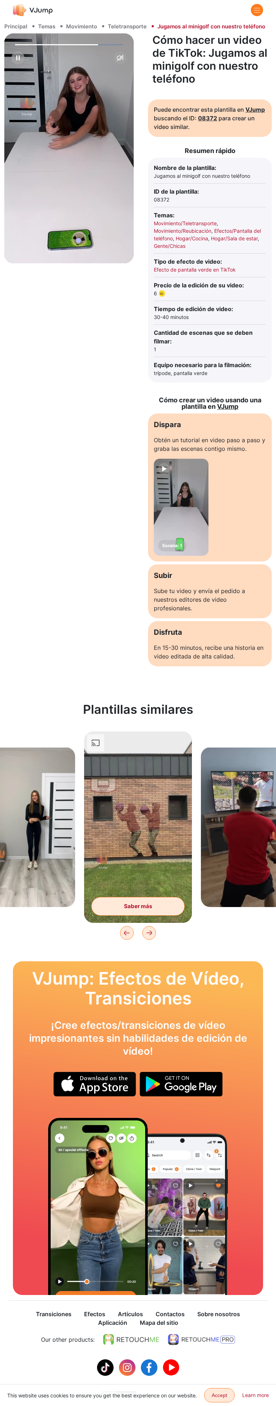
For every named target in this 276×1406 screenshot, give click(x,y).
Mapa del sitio (159, 1322)
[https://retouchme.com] (131, 1339)
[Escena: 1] (181, 507)
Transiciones (54, 1314)
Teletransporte (127, 26)
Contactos (170, 1314)
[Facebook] (150, 1366)
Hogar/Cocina (192, 238)
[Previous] (127, 933)
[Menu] (257, 10)
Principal (15, 26)
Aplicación (112, 1322)
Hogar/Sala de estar (234, 238)
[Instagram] (128, 1366)
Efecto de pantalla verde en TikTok (195, 270)
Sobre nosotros (218, 1314)
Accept (219, 1395)
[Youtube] (171, 1366)
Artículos (130, 1314)
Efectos (94, 1314)
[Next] (149, 933)
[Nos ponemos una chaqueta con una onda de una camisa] (98, 1206)
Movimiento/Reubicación (182, 231)
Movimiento (81, 26)
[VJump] (33, 10)
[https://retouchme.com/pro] (201, 1339)
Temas (46, 26)
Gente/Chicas (169, 246)
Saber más (138, 906)
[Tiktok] (106, 1366)
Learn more (255, 1395)
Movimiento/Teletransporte (185, 223)
